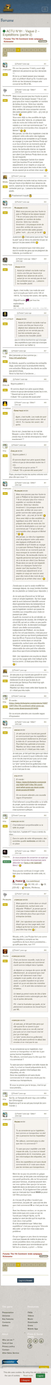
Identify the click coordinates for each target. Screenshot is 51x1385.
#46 (45, 313)
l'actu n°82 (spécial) (33, 862)
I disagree (25, 1380)
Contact (5, 1349)
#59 (45, 1093)
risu (4, 357)
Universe (6, 1315)
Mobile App (33, 1328)
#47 (45, 351)
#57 (45, 894)
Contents (6, 1322)
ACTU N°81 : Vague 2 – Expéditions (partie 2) (21, 33)
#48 (45, 379)
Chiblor (6, 385)
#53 (45, 696)
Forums (7, 38)
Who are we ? (8, 1339)
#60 (45, 1114)
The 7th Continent (20, 38)
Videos (31, 1315)
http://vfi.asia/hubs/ (18, 357)
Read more (28, 1375)
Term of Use (7, 1343)
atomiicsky (7, 70)
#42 (45, 90)
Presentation (8, 1312)
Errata (30, 1325)
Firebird (6, 857)
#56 (45, 851)
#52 (45, 670)
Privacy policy (8, 1346)
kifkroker (7, 409)
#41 (45, 64)
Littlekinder (8, 319)
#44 (45, 202)
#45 (45, 259)
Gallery (5, 1325)
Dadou (5, 182)
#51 (45, 483)
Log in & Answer (25, 1280)
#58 (45, 950)
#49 (45, 402)
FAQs (30, 1312)
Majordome (7, 96)
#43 (45, 176)
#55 (45, 815)
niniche (5, 676)
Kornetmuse (7, 265)
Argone (5, 956)
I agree (40, 1375)
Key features (7, 1319)
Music (30, 1319)
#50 (45, 445)
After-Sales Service (10, 1353)
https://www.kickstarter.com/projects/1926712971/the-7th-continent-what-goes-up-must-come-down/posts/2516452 (28, 706)
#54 (45, 722)
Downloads (33, 1322)
